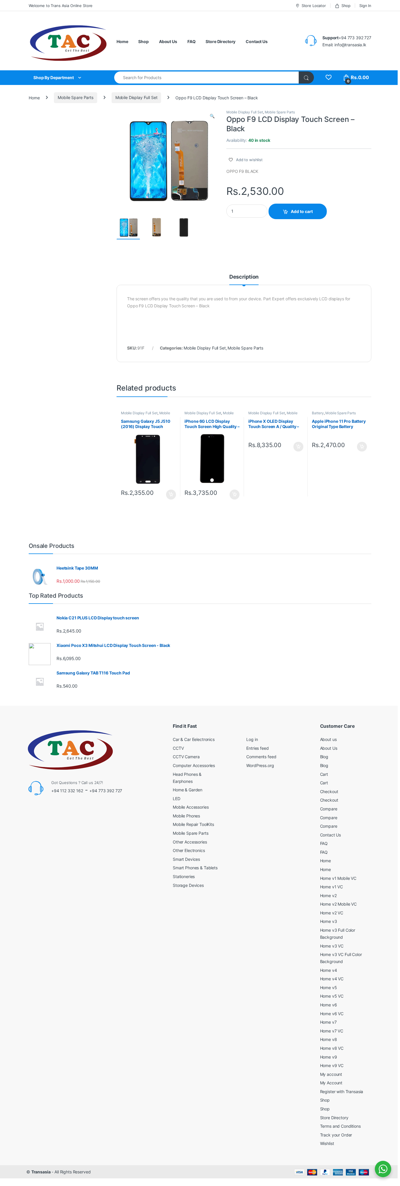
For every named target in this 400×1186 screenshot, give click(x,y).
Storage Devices (188, 885)
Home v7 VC (331, 1030)
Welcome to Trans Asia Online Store (61, 5)
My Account (331, 1082)
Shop (346, 5)
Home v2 (328, 895)
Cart (324, 774)
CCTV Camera (186, 756)
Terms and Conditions (340, 1126)
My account (331, 1074)
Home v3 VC (332, 945)
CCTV (178, 748)
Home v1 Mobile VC (338, 878)
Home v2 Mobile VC (338, 904)
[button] (212, 116)
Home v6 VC (332, 1013)
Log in (252, 739)
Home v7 (328, 1022)
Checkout (329, 791)
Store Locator (314, 5)
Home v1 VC (331, 886)
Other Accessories (190, 841)
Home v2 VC (331, 912)
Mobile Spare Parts (75, 97)
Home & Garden (187, 789)
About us (328, 739)
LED (176, 798)
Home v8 (328, 1039)
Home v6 (328, 1004)
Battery (318, 413)
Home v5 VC (332, 996)
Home (122, 41)
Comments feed (261, 756)
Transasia (41, 1171)
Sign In (365, 5)
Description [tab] (244, 277)
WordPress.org (260, 765)
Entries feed (257, 748)
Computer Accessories (194, 765)
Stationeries (184, 876)
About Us (168, 41)
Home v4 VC (332, 978)
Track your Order (336, 1134)
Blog (324, 756)
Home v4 (328, 970)
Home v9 (328, 1056)
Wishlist (327, 1143)
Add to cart (302, 211)
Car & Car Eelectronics (194, 739)
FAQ (191, 41)
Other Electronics (189, 850)
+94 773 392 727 (105, 790)
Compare (328, 808)
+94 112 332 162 (67, 790)
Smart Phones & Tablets (195, 867)
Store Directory (220, 41)
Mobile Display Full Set (136, 97)
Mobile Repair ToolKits (193, 824)
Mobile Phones (186, 815)
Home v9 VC (332, 1065)
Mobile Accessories (190, 807)
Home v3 (328, 921)
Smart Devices (186, 859)
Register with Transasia (341, 1091)
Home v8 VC (332, 1048)
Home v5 (328, 987)
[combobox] (206, 77)
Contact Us (257, 41)
